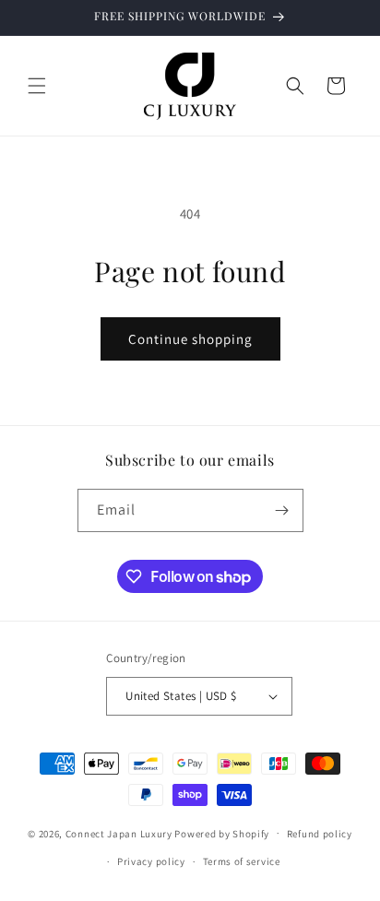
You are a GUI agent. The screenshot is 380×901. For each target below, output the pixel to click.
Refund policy (319, 833)
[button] (37, 85)
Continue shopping (190, 339)
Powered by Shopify (221, 832)
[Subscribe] (282, 510)
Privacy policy (151, 861)
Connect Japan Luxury (118, 832)
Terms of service (241, 861)
